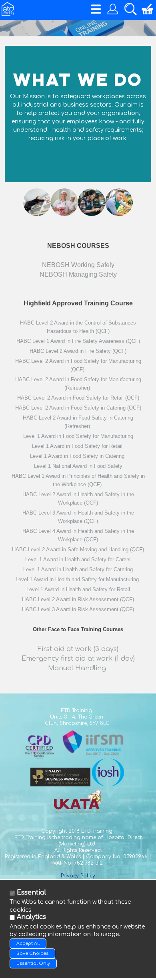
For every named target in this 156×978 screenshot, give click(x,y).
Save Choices (32, 953)
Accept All (28, 943)
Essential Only (33, 963)
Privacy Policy (78, 876)
